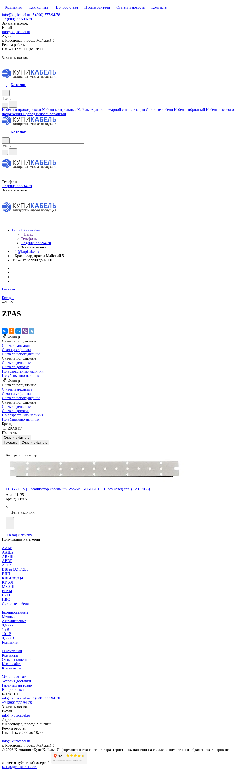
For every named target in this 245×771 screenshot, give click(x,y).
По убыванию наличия (20, 375)
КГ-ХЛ (7, 582)
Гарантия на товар (17, 685)
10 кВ (6, 634)
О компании (12, 651)
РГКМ (7, 591)
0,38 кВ (8, 638)
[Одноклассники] (11, 331)
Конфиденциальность (19, 767)
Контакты (10, 655)
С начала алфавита (17, 345)
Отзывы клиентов (16, 659)
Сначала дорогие (15, 367)
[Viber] (25, 331)
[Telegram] (31, 331)
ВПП (6, 574)
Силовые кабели (15, 604)
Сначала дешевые (16, 363)
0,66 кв (7, 625)
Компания (10, 642)
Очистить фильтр (34, 442)
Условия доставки (16, 681)
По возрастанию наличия (22, 371)
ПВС (6, 599)
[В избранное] (10, 520)
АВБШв (8, 556)
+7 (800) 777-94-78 (45, 15)
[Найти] (13, 104)
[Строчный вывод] (6, 447)
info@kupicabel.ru (16, 15)
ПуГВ (6, 595)
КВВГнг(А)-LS (14, 578)
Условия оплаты (15, 677)
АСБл (6, 565)
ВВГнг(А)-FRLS (15, 569)
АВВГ (7, 561)
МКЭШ (8, 587)
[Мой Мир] (18, 331)
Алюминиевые (14, 621)
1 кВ (5, 629)
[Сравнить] (10, 526)
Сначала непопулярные (21, 354)
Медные (8, 617)
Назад (28, 234)
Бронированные (15, 612)
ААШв (7, 552)
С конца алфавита (16, 350)
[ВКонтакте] (5, 331)
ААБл (7, 548)
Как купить (11, 668)
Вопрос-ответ (13, 690)
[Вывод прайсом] (10, 447)
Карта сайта (11, 664)
